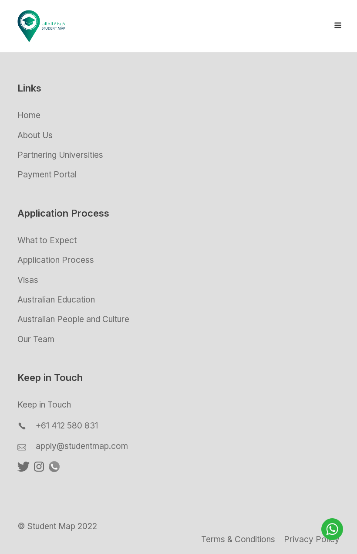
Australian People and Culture (73, 319)
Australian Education (56, 300)
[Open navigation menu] (338, 26)
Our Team (35, 339)
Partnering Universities (60, 155)
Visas (27, 280)
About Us (35, 135)
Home (28, 115)
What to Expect (47, 240)
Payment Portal (47, 175)
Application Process (55, 260)
